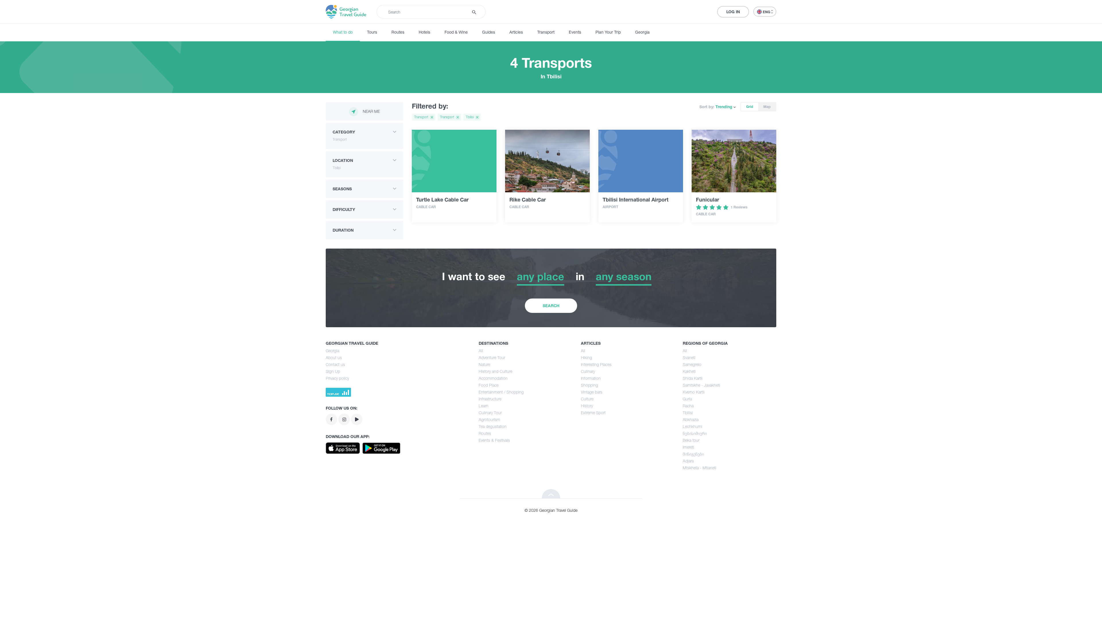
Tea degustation (493, 426)
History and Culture (495, 371)
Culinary (588, 371)
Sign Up (333, 371)
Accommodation (493, 378)
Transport (545, 32)
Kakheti (689, 371)
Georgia (642, 32)
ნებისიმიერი (695, 433)
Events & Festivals (494, 440)
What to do (343, 32)
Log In (733, 11)
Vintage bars (591, 392)
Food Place (488, 385)
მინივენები (693, 454)
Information (591, 378)
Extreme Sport (593, 412)
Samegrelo (692, 364)
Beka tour (691, 440)
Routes (397, 32)
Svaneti (689, 357)
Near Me (371, 111)
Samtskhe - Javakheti (701, 385)
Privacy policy (337, 378)
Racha (688, 405)
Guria (687, 398)
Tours (372, 32)
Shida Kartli (693, 378)
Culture (587, 398)
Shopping (589, 385)
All (481, 350)
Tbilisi (688, 412)
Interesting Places (596, 364)
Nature (484, 364)
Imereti (688, 447)
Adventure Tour (492, 357)
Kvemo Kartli (694, 392)
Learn (483, 405)
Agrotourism (489, 419)
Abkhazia (691, 419)
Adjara (688, 460)
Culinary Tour (490, 412)
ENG (767, 12)
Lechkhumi (692, 426)
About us (334, 357)
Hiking (586, 357)
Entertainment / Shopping (501, 392)
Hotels (424, 32)
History (587, 405)
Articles (516, 32)
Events (575, 32)
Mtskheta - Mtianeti (699, 467)
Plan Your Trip (608, 32)
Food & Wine (456, 32)
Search (551, 305)
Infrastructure (490, 398)
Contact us (335, 364)
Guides (488, 32)
